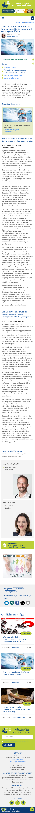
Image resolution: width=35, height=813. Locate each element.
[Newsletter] (4, 545)
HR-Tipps (27, 704)
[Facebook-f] (23, 802)
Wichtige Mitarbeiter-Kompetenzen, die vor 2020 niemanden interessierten (14, 639)
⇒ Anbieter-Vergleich (12, 129)
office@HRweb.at (17, 759)
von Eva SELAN (12, 36)
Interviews (26, 634)
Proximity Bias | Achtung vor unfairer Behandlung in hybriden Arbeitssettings (16, 709)
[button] (6, 603)
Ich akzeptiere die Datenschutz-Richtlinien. (17, 741)
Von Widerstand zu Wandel (13, 75)
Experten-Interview (10, 67)
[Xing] (17, 802)
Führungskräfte (10, 592)
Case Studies (29, 22)
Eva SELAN (16, 647)
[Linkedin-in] (11, 802)
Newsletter (13, 543)
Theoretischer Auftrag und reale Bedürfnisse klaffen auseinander (15, 71)
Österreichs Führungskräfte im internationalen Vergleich (16, 673)
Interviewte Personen (11, 78)
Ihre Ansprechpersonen (18, 762)
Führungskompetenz (22, 595)
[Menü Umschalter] (2, 18)
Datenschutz (16, 811)
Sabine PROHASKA (18, 717)
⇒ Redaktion (9, 132)
